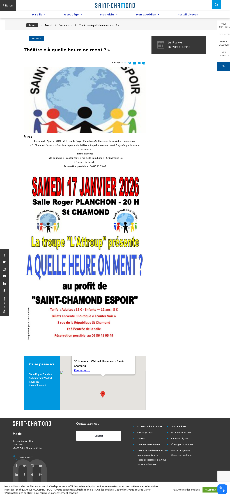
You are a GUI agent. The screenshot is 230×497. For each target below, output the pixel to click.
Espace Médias (178, 426)
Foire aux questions (181, 432)
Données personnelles (148, 444)
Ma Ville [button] (37, 14)
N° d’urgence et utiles (182, 444)
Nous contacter (224, 25)
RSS (29, 136)
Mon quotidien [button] (146, 14)
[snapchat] (4, 290)
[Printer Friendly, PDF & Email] (134, 63)
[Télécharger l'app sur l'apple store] (32, 474)
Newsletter (224, 34)
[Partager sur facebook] (125, 63)
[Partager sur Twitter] (129, 63)
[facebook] (4, 255)
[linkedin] (4, 283)
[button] (216, 4)
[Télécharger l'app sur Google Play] (40, 474)
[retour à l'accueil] (115, 5)
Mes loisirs (36, 38)
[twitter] (4, 262)
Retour (32, 25)
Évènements (65, 25)
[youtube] (4, 276)
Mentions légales (180, 438)
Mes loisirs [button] (107, 14)
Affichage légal (145, 432)
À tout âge (71, 14)
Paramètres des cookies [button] (186, 489)
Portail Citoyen (188, 14)
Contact (141, 438)
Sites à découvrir (224, 43)
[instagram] (4, 269)
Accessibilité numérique (149, 426)
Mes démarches (224, 54)
